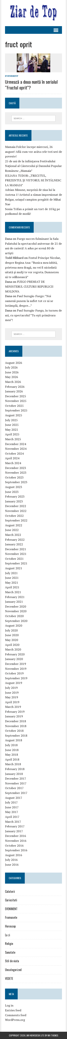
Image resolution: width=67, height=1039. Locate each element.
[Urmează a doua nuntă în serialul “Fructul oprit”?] (33, 70)
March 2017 (13, 822)
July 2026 (11, 367)
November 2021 (15, 554)
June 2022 (12, 530)
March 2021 (13, 592)
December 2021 (15, 549)
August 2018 (13, 740)
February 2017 (15, 826)
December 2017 (15, 778)
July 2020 (11, 630)
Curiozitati (11, 900)
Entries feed (13, 1010)
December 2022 (15, 506)
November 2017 (15, 783)
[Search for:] (34, 118)
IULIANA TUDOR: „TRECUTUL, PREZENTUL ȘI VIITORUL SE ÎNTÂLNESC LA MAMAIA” (33, 180)
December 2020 (15, 606)
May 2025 (11, 430)
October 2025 (14, 406)
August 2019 (13, 683)
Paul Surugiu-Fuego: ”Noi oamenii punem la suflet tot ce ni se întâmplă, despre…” (29, 301)
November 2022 (15, 511)
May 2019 (11, 697)
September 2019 (16, 678)
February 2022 (15, 540)
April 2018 (12, 759)
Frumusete (11, 917)
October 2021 (14, 559)
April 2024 (12, 458)
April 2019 (12, 702)
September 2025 (16, 410)
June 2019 (12, 692)
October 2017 (14, 788)
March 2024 (13, 463)
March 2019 (13, 707)
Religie (9, 943)
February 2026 (15, 387)
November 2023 (15, 472)
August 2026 (13, 363)
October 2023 (14, 477)
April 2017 (12, 817)
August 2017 (13, 798)
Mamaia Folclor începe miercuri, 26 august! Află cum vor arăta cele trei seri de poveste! (33, 151)
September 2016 (16, 850)
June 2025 (12, 425)
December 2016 (15, 836)
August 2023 (13, 487)
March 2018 (13, 764)
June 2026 (12, 372)
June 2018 (12, 750)
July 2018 (11, 745)
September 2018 (16, 735)
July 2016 (11, 860)
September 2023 (16, 482)
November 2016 (15, 841)
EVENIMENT (11, 76)
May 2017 (11, 812)
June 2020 (12, 635)
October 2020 (14, 616)
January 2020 (14, 659)
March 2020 (13, 649)
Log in (9, 1005)
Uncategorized (13, 969)
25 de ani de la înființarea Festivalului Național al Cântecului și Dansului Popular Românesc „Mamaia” (33, 166)
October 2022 (14, 516)
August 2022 (13, 525)
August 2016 (13, 855)
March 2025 (13, 439)
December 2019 (15, 664)
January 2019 (14, 716)
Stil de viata (12, 961)
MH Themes (53, 1035)
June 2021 (12, 578)
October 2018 (14, 731)
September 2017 (16, 793)
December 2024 (15, 444)
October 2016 (14, 845)
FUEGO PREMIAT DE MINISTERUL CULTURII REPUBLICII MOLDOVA (29, 286)
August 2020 (13, 625)
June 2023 (12, 492)
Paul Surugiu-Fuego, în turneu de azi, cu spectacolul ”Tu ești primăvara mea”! (33, 315)
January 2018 (14, 774)
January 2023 (14, 501)
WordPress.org (15, 1020)
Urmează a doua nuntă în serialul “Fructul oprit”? (31, 84)
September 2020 (16, 621)
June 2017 (12, 807)
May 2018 (11, 754)
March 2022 (13, 535)
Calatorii (10, 891)
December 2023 (15, 468)
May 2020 (11, 640)
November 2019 (15, 669)
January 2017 (14, 831)
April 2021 (12, 587)
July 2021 (11, 573)
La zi (7, 935)
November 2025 (15, 401)
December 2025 (15, 396)
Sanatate (10, 952)
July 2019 (11, 688)
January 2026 (14, 391)
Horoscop (10, 926)
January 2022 (14, 544)
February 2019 (15, 712)
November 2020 (15, 611)
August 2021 (13, 568)
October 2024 (14, 453)
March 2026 (13, 382)
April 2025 (12, 434)
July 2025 (11, 420)
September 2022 (16, 520)
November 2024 (15, 449)
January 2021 (14, 602)
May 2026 (11, 377)
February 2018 (15, 769)
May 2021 (11, 582)
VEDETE (9, 978)
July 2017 (11, 802)
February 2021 (15, 597)
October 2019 (14, 673)
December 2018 (15, 721)
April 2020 (12, 645)
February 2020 (15, 654)
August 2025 (13, 415)
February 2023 (15, 496)
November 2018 (15, 726)
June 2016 (12, 865)
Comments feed (15, 1015)
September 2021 (16, 563)
